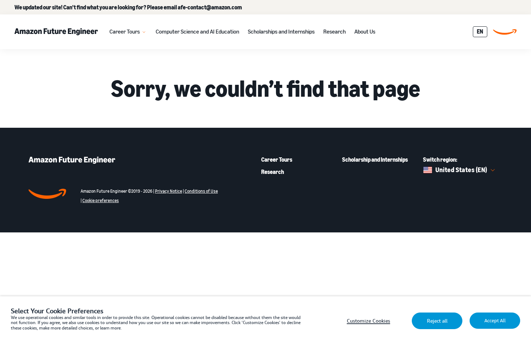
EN (480, 31)
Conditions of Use (201, 191)
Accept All (495, 321)
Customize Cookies (368, 321)
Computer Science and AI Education (197, 31)
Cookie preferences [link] (100, 200)
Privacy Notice (168, 191)
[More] (144, 32)
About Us (364, 31)
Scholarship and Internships (375, 159)
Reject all (437, 321)
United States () (461, 170)
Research (334, 31)
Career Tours (124, 31)
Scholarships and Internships (281, 31)
